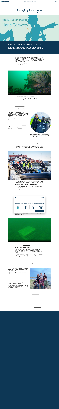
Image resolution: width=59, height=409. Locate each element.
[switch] (26, 208)
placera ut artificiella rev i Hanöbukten (21, 66)
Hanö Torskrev (25, 45)
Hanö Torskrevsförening (26, 245)
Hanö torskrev (35, 65)
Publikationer (35, 1)
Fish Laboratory (29, 1)
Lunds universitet (30, 301)
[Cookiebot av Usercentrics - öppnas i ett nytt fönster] (41, 197)
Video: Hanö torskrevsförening (20, 106)
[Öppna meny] (52, 1)
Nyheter (32, 1)
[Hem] (5, 1)
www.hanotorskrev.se (37, 307)
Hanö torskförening (23, 302)
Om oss (22, 1)
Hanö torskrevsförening (35, 294)
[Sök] (50, 1)
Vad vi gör (25, 1)
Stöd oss (56, 1)
